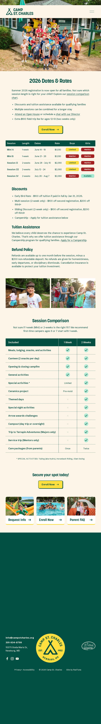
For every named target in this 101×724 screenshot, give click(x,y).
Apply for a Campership (73, 240)
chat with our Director (68, 114)
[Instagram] (12, 658)
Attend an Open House (27, 114)
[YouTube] (17, 658)
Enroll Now (48, 129)
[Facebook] (7, 658)
